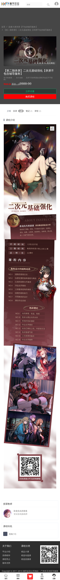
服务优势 (6, 562)
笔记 (29, 110)
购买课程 (30, 96)
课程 (18, 576)
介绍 (9, 110)
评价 (38, 110)
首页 (3, 26)
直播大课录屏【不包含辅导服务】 (23, 26)
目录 (18, 110)
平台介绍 (6, 551)
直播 (54, 576)
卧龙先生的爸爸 (20, 510)
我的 (42, 576)
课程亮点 (6, 559)
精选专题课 (26, 555)
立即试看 (30, 91)
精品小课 (25, 551)
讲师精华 (6, 555)
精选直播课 (26, 559)
